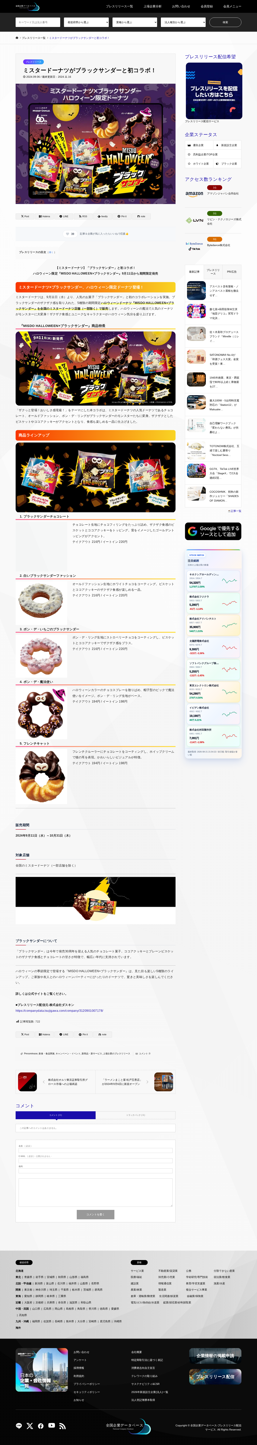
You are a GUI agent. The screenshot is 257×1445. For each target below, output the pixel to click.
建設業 (135, 1283)
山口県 (36, 1308)
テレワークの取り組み (144, 1376)
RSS (64, 1427)
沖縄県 (118, 1321)
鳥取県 (81, 1308)
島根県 (70, 1308)
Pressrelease (31, 1053)
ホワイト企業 (201, 163)
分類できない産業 (224, 1270)
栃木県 (76, 1289)
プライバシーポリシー (87, 1383)
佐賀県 (47, 1321)
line (20, 1427)
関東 (18, 1289)
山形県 (73, 1277)
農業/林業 (136, 1289)
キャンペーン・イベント (68, 1053)
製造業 (162, 1289)
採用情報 (79, 1367)
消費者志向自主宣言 (143, 1367)
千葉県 (65, 1289)
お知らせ (79, 1399)
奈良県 (62, 1302)
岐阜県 (51, 1296)
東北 (18, 1277)
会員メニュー (232, 6)
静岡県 (39, 1296)
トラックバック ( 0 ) (135, 1115)
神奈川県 (41, 1289)
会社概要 (136, 1352)
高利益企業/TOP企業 (205, 154)
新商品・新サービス (92, 1053)
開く (51, 252)
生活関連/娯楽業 (168, 1296)
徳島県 (104, 1308)
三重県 (62, 1296)
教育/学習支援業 (195, 1283)
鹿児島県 (105, 1321)
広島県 (47, 1308)
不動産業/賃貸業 (168, 1270)
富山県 (50, 1283)
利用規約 (79, 1376)
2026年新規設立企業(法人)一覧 (149, 1392)
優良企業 (198, 145)
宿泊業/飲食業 (222, 1277)
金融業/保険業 (195, 1296)
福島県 (85, 1277)
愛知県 (28, 1296)
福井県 (73, 1283)
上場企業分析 (153, 6)
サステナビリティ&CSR (145, 1383)
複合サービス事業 (196, 1289)
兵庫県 (51, 1302)
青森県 (28, 1277)
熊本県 (70, 1321)
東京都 (28, 1289)
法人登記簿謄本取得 (143, 1399)
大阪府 (28, 1302)
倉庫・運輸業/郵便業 (143, 1296)
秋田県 (62, 1277)
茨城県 (87, 1289)
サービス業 (137, 1270)
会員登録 (207, 6)
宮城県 (51, 1277)
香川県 (93, 1308)
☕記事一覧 (234, 510)
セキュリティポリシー (87, 1392)
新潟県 (39, 1283)
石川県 (61, 1283)
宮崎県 (93, 1321)
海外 (18, 1327)
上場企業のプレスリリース (116, 1053)
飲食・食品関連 (47, 1053)
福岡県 (36, 1321)
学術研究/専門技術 (197, 1277)
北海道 (20, 1270)
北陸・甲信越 (23, 1283)
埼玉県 (53, 1289)
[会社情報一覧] (42, 1370)
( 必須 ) (25, 1146)
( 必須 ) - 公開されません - (35, 1156)
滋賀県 (73, 1302)
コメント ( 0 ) (55, 1115)
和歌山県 (86, 1302)
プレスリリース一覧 (119, 6)
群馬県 (99, 1289)
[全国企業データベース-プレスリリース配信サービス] (28, 6)
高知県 (23, 1315)
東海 (18, 1296)
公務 (188, 1270)
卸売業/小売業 (166, 1277)
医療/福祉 (136, 1277)
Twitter (31, 1427)
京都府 (39, 1302)
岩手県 (39, 1277)
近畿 (18, 1302)
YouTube (53, 1427)
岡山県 (59, 1308)
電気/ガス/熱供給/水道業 (145, 1302)
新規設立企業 (229, 145)
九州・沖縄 (22, 1321)
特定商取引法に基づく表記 (147, 1359)
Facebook (42, 1427)
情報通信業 (165, 1283)
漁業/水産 (219, 1283)
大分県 (81, 1321)
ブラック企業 (229, 163)
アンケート (80, 1359)
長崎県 (59, 1321)
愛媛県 (115, 1308)
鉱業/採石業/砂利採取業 (177, 1302)
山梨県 (84, 1283)
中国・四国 (22, 1308)
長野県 (95, 1283)
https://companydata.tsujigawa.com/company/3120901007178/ (59, 1010)
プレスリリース (33, 62)
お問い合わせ (181, 6)
